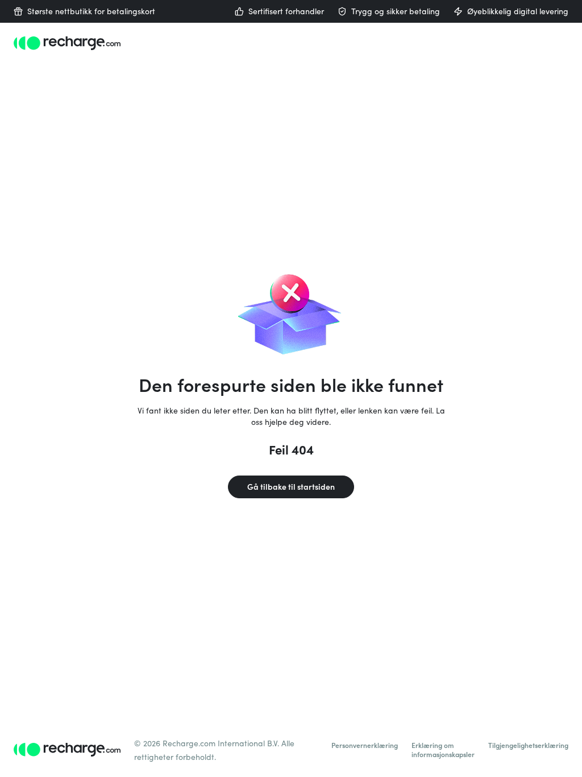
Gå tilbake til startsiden (291, 486)
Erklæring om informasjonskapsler (443, 750)
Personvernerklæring (364, 745)
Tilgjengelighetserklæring (528, 745)
